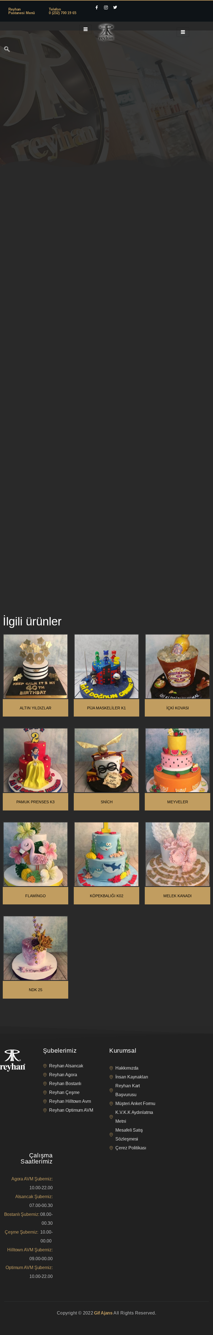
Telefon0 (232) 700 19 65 (62, 11)
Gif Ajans (103, 1313)
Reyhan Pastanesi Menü (21, 11)
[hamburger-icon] (85, 29)
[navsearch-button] (6, 49)
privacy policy (14, 1320)
